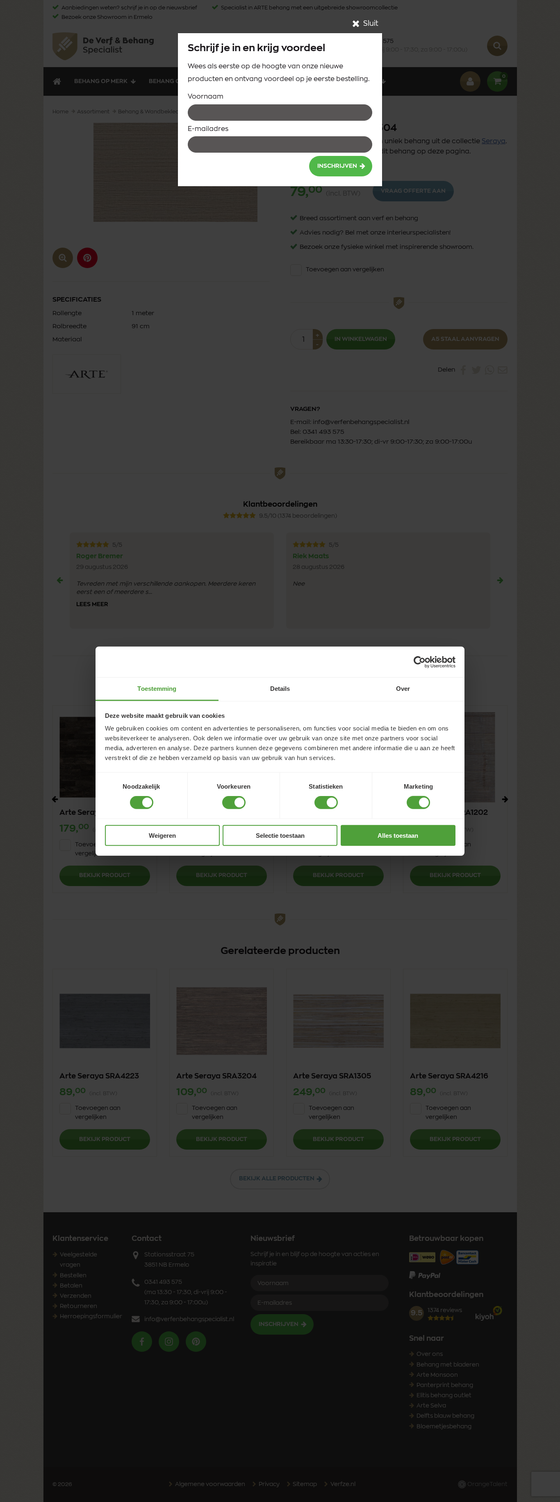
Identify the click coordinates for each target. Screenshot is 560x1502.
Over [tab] (403, 688)
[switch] (234, 802)
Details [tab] (280, 688)
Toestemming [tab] (156, 688)
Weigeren (162, 835)
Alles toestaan (398, 835)
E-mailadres (208, 129)
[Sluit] (356, 23)
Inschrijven (337, 166)
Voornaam (205, 96)
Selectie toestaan (280, 835)
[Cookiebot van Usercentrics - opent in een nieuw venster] (419, 662)
